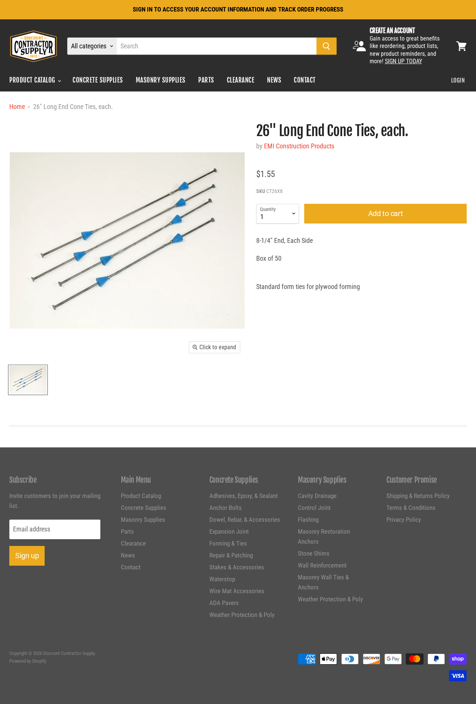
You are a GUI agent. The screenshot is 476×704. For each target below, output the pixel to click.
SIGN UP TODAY (403, 61)
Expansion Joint (229, 531)
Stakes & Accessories (236, 567)
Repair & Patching (231, 555)
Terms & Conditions (410, 507)
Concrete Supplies (98, 80)
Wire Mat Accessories (236, 591)
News (274, 80)
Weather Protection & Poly (241, 614)
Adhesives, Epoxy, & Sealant (243, 495)
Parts (206, 80)
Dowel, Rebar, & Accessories (244, 519)
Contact (305, 80)
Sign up (27, 555)
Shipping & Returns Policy (418, 495)
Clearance (241, 80)
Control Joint (314, 507)
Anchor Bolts (225, 507)
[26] (28, 380)
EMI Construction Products (299, 146)
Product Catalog (33, 80)
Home (17, 106)
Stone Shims (313, 553)
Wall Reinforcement (322, 565)
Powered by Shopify (27, 661)
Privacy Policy (403, 519)
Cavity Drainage (317, 495)
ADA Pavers (224, 603)
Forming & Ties (228, 543)
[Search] (326, 46)
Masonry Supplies (161, 80)
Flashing (308, 519)
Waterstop (222, 579)
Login (458, 80)
